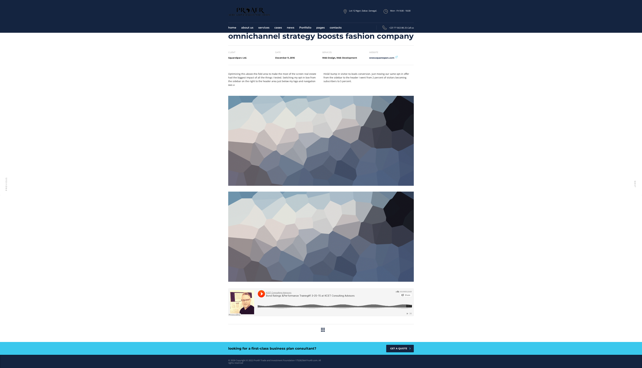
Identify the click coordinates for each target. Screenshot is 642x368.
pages (320, 27)
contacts (336, 27)
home (232, 27)
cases (278, 27)
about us (247, 27)
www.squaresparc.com (381, 57)
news (290, 27)
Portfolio (305, 27)
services (263, 27)
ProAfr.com (311, 360)
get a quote (398, 348)
